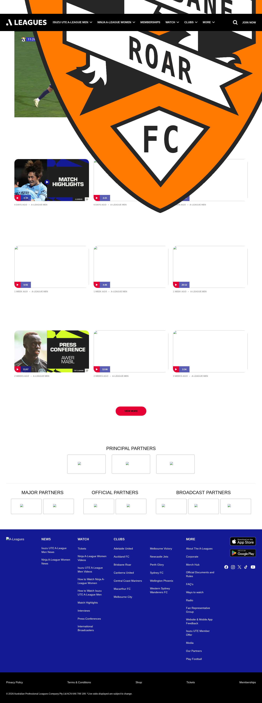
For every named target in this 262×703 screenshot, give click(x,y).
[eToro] (58, 506)
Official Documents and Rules (200, 574)
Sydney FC (156, 572)
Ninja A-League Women (114, 22)
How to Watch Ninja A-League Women (91, 581)
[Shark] (175, 464)
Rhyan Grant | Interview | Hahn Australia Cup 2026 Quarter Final (208, 213)
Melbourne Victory (161, 548)
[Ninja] (131, 464)
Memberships (150, 22)
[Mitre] (99, 506)
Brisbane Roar (122, 564)
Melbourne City (123, 596)
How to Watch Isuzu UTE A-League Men (90, 592)
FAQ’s (189, 584)
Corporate (192, 556)
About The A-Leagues (199, 548)
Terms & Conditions (79, 682)
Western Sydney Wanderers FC (160, 590)
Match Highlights (88, 602)
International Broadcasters (86, 628)
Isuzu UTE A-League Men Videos (90, 569)
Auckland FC (121, 556)
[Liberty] (26, 506)
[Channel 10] (171, 506)
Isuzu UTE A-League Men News (54, 550)
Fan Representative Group (198, 609)
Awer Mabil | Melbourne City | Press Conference (45, 385)
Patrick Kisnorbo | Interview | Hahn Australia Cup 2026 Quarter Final (129, 216)
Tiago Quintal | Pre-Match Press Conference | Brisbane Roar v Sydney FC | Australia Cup (207, 388)
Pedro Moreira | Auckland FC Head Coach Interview (210, 300)
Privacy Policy (14, 682)
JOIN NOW (249, 22)
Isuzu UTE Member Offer (198, 632)
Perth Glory (157, 564)
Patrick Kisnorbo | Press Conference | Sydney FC (120, 385)
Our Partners (194, 650)
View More (131, 411)
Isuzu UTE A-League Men (70, 22)
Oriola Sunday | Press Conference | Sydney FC (130, 300)
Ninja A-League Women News (55, 561)
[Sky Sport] (236, 506)
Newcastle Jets (159, 556)
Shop (139, 682)
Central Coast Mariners (128, 580)
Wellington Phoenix (161, 580)
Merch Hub (192, 564)
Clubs (189, 22)
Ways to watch (195, 592)
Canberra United (124, 572)
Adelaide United (123, 548)
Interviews (84, 610)
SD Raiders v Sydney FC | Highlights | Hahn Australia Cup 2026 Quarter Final (48, 216)
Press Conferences (89, 618)
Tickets (82, 548)
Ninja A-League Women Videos (92, 558)
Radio (189, 600)
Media (190, 642)
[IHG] (131, 506)
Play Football (194, 658)
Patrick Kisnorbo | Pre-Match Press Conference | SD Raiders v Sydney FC (49, 303)
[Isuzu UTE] (86, 464)
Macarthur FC (122, 588)
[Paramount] (203, 506)
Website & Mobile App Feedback (199, 621)
